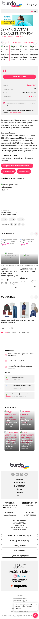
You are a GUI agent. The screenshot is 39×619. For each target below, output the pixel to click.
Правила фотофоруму (19, 601)
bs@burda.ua (29, 505)
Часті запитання (24, 171)
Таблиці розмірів (8, 171)
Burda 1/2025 (5, 265)
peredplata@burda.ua (10, 505)
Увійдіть (4, 332)
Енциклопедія (9, 350)
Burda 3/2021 (31, 85)
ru (35, 11)
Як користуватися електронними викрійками (17, 166)
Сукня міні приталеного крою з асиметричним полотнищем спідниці (9, 272)
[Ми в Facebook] (13, 474)
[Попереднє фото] (4, 42)
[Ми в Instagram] (21, 474)
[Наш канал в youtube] (17, 474)
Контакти (19, 596)
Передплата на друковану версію (19, 535)
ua (32, 11)
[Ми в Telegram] (26, 474)
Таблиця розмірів (19, 546)
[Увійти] (36, 4)
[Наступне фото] (35, 42)
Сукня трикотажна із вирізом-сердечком (28, 270)
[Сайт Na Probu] (20, 586)
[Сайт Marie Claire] (20, 571)
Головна (3, 36)
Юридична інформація (19, 598)
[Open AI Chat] (35, 615)
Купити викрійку (19, 77)
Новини (19, 496)
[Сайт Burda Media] (19, 580)
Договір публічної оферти (19, 611)
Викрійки (10, 36)
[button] (36, 234)
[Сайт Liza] (19, 566)
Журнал (19, 492)
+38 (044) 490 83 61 (29, 515)
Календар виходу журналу (19, 541)
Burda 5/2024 (24, 265)
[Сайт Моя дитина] (20, 576)
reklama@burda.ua (10, 515)
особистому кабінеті (14, 112)
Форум (7, 373)
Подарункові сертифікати (19, 556)
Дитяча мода (19, 36)
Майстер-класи (10, 408)
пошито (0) (15, 283)
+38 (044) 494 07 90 (9, 507)
